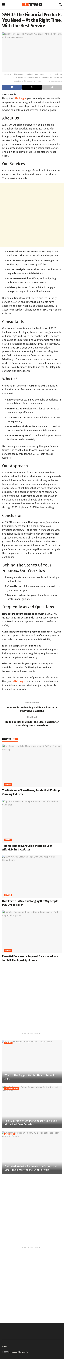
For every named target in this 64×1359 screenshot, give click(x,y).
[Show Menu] (3, 4)
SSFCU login (19, 98)
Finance (8, 784)
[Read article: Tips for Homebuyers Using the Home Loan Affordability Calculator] (32, 821)
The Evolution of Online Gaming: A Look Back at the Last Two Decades (31, 1122)
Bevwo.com (13, 1352)
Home (4, 1346)
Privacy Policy (24, 1352)
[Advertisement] (32, 215)
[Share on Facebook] (12, 87)
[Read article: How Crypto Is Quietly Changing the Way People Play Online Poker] (32, 876)
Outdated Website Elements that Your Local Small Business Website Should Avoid (30, 1168)
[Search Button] (60, 4)
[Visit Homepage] (32, 4)
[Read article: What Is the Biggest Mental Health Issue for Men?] (32, 1061)
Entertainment (11, 1088)
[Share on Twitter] (32, 87)
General (8, 1043)
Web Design (9, 1134)
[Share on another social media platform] (52, 87)
